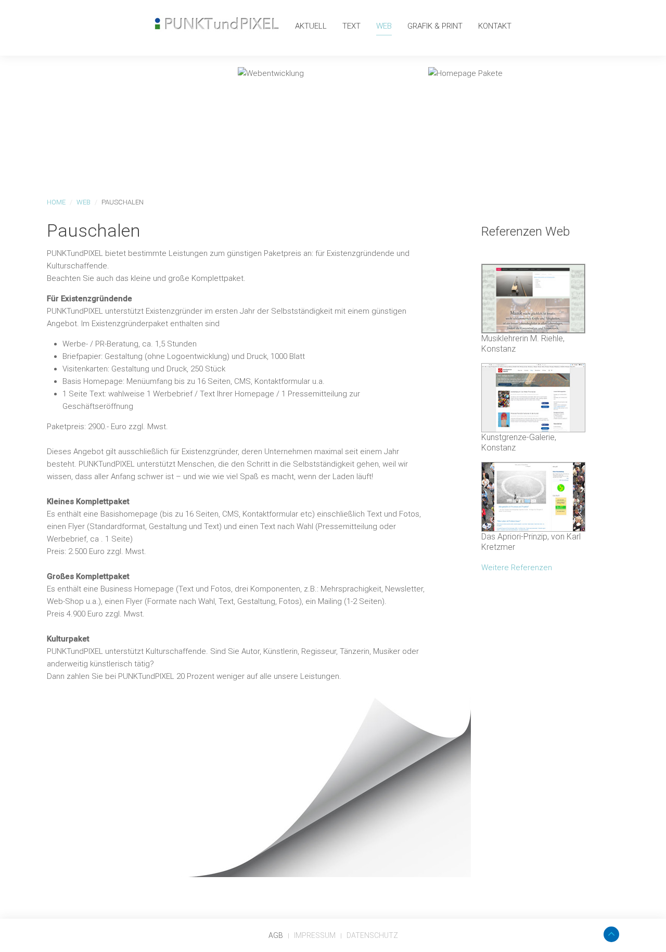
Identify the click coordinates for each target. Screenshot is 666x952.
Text (351, 26)
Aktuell (311, 26)
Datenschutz (372, 935)
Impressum (315, 935)
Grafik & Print (435, 26)
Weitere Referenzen (516, 567)
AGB (275, 935)
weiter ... (122, 148)
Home (56, 202)
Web (384, 26)
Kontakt (494, 26)
